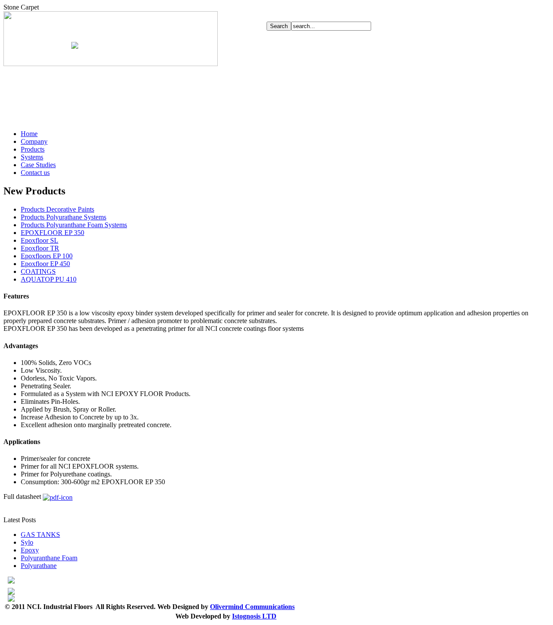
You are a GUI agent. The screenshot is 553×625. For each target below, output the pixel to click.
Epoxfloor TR (40, 248)
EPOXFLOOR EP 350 (52, 232)
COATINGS (38, 271)
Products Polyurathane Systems (63, 217)
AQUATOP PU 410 (48, 279)
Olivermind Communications (252, 606)
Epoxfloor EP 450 (45, 263)
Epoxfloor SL (39, 240)
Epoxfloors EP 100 (47, 256)
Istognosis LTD (254, 616)
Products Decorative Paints (57, 209)
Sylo (27, 542)
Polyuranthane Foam (49, 558)
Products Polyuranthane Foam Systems (74, 224)
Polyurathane (39, 565)
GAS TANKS (40, 534)
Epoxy (30, 550)
